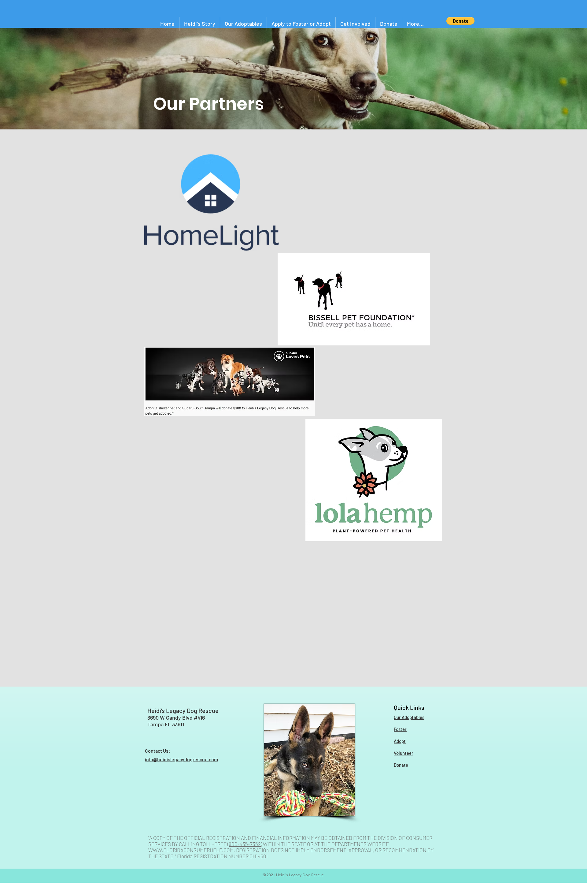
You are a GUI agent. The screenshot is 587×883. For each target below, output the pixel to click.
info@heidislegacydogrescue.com (181, 759)
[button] (460, 21)
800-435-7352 (245, 844)
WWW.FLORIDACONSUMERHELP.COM (191, 850)
